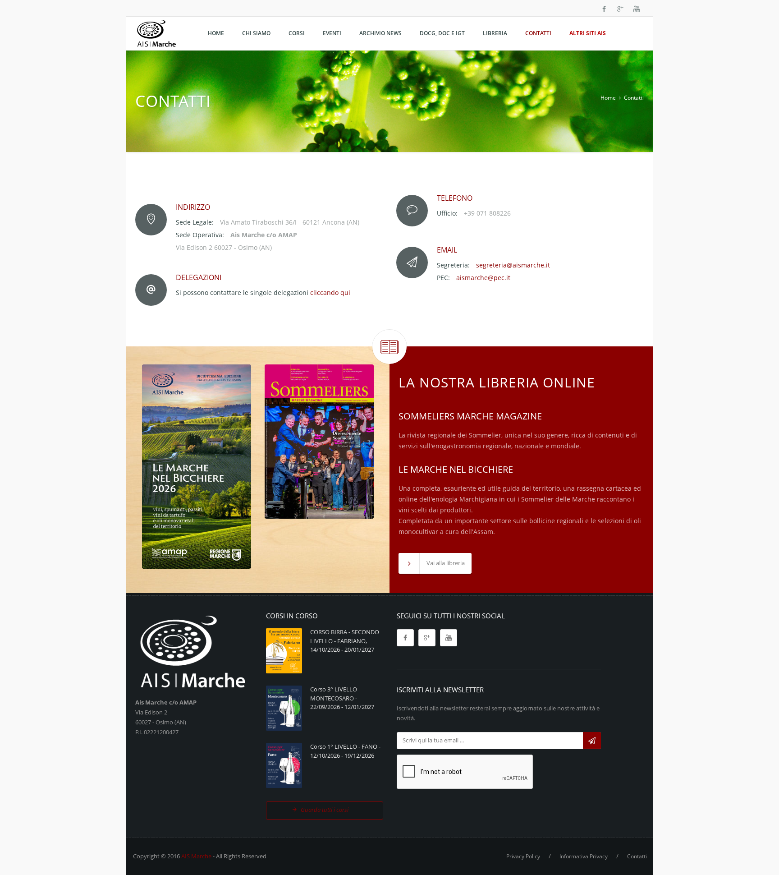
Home (608, 97)
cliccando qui (330, 292)
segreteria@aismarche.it (513, 265)
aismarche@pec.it (483, 277)
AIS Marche (196, 856)
